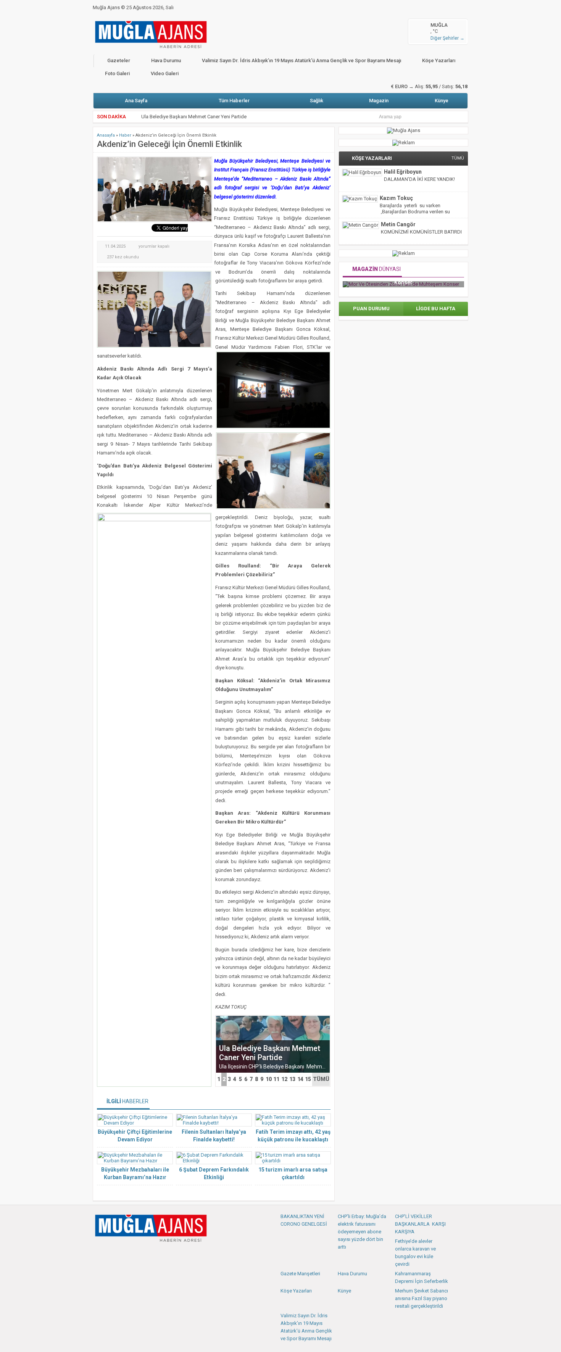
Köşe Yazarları (438, 60)
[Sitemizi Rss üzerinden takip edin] (149, 1253)
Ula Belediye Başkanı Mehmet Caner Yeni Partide (269, 1053)
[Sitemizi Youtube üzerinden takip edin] (124, 1253)
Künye (441, 100)
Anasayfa (106, 135)
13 (292, 1079)
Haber (125, 135)
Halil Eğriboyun (403, 172)
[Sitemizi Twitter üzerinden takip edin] (112, 1253)
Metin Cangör (398, 224)
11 (276, 1079)
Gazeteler (118, 60)
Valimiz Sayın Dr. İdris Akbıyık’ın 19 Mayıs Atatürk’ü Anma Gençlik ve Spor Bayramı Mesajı (301, 60)
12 (284, 1079)
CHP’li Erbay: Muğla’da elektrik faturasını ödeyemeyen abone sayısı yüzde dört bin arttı (362, 1231)
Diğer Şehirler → (447, 38)
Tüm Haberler (234, 100)
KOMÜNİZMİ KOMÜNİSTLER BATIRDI (421, 232)
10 (269, 1079)
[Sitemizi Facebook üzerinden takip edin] (99, 1253)
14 (300, 1079)
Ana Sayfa (136, 100)
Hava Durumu (166, 60)
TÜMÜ (321, 1079)
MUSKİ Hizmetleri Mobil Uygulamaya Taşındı (190, 116)
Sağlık (316, 100)
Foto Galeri (117, 73)
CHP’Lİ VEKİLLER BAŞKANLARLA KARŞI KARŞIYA (420, 1223)
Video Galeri (165, 73)
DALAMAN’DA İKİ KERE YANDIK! (419, 179)
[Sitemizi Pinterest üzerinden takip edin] (137, 1253)
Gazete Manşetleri (300, 1273)
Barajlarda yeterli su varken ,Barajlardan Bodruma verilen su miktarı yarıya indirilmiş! (415, 212)
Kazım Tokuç (396, 198)
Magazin (379, 100)
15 (308, 1079)
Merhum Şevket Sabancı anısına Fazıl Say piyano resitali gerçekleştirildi (421, 1298)
